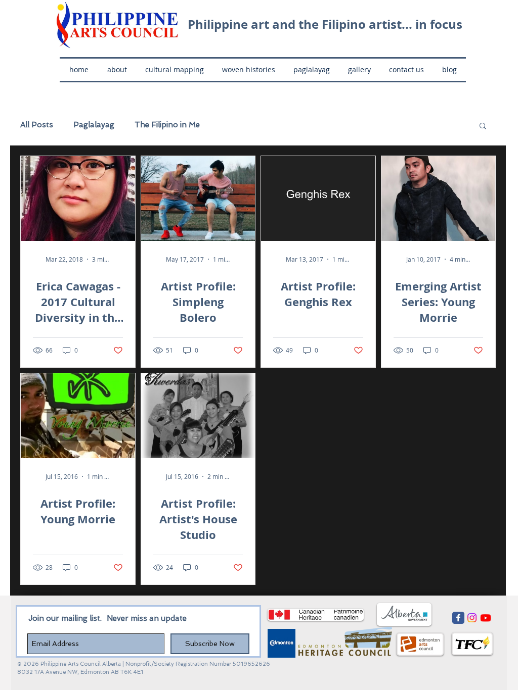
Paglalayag (93, 124)
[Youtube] (486, 618)
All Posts (36, 124)
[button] (483, 126)
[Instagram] (472, 618)
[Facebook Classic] (458, 618)
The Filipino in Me (167, 124)
